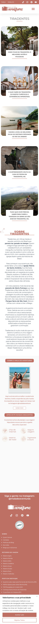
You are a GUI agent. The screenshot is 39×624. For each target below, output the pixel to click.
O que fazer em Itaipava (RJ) (12, 592)
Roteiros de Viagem (10, 552)
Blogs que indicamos (10, 547)
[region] (19, 609)
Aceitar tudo (19, 615)
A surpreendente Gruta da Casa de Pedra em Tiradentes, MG (19, 174)
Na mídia (6, 545)
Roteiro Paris (7, 571)
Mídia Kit (11, 2)
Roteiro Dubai (7, 568)
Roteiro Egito (7, 556)
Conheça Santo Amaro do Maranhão (14, 589)
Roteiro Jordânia (8, 563)
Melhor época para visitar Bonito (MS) (15, 584)
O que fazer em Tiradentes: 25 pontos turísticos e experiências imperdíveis (19, 94)
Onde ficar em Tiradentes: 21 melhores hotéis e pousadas (19, 54)
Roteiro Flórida (8, 558)
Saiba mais (19, 408)
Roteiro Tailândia (8, 574)
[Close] (37, 596)
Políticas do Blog (8, 542)
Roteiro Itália (7, 561)
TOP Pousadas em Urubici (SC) (13, 587)
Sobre (3, 2)
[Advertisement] (19, 467)
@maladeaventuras (24, 403)
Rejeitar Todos (19, 620)
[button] (33, 9)
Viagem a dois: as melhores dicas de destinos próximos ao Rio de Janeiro (19, 134)
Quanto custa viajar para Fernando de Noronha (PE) (20, 582)
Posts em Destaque (10, 578)
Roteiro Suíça (7, 566)
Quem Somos (7, 537)
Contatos (6, 540)
